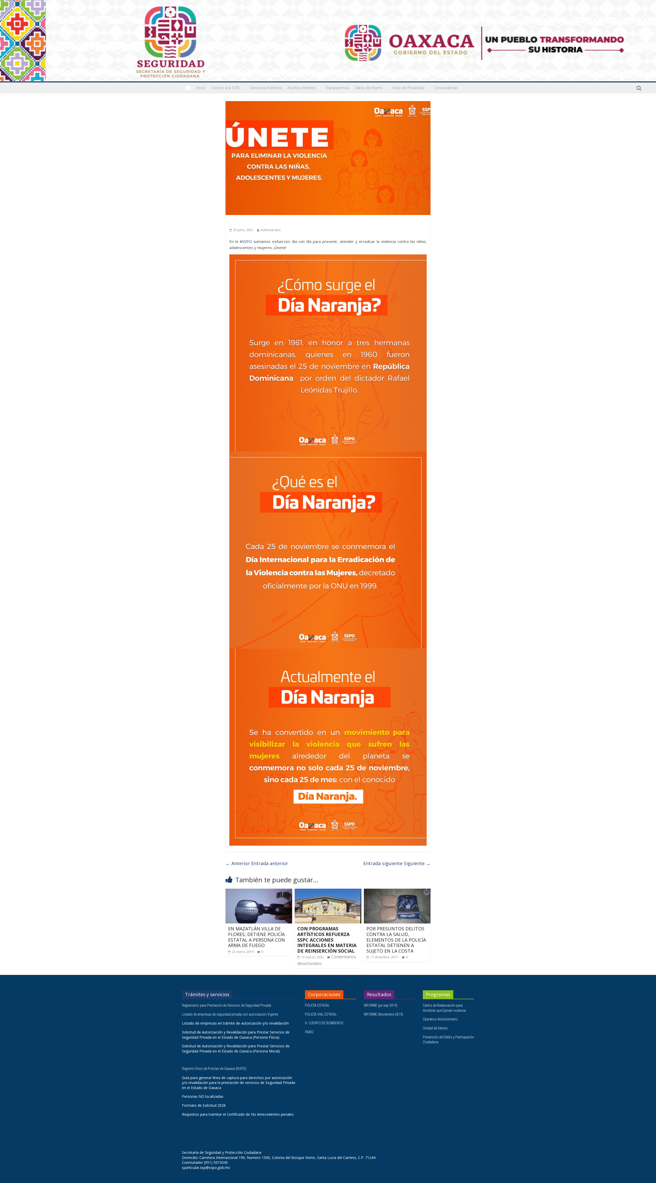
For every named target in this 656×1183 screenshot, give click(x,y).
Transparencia (337, 87)
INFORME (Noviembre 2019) (383, 1014)
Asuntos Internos (301, 87)
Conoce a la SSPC (225, 87)
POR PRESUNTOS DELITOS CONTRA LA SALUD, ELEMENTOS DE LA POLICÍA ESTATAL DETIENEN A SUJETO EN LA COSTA (396, 940)
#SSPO (246, 241)
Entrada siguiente (396, 863)
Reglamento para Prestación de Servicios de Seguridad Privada (227, 1005)
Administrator (271, 230)
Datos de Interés (369, 87)
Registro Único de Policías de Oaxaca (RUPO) (214, 1069)
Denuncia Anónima (265, 87)
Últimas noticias (243, 222)
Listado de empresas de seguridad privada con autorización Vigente (230, 1014)
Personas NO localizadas (202, 1096)
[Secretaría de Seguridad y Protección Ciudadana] (187, 87)
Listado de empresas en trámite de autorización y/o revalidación (235, 1023)
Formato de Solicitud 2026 (204, 1105)
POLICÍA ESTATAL (317, 1005)
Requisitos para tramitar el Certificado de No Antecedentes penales (238, 1114)
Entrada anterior (256, 863)
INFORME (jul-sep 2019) (380, 1005)
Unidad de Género (435, 1028)
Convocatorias (446, 87)
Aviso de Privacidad (408, 87)
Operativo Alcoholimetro (440, 1019)
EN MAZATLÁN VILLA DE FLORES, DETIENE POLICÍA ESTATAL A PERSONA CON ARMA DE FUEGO (256, 937)
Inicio (201, 87)
